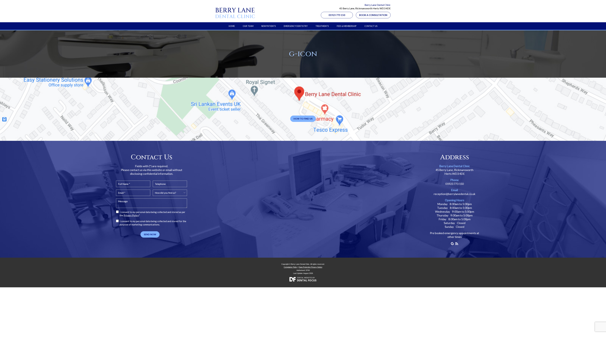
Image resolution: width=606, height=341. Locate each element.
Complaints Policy (290, 267)
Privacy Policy (131, 215)
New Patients (268, 26)
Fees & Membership (346, 26)
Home (232, 26)
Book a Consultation (373, 15)
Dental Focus (307, 280)
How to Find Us (303, 118)
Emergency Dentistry (296, 26)
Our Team (248, 26)
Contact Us (370, 26)
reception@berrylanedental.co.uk (454, 194)
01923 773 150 (337, 15)
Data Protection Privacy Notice (310, 267)
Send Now (150, 234)
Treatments (322, 26)
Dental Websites (304, 277)
